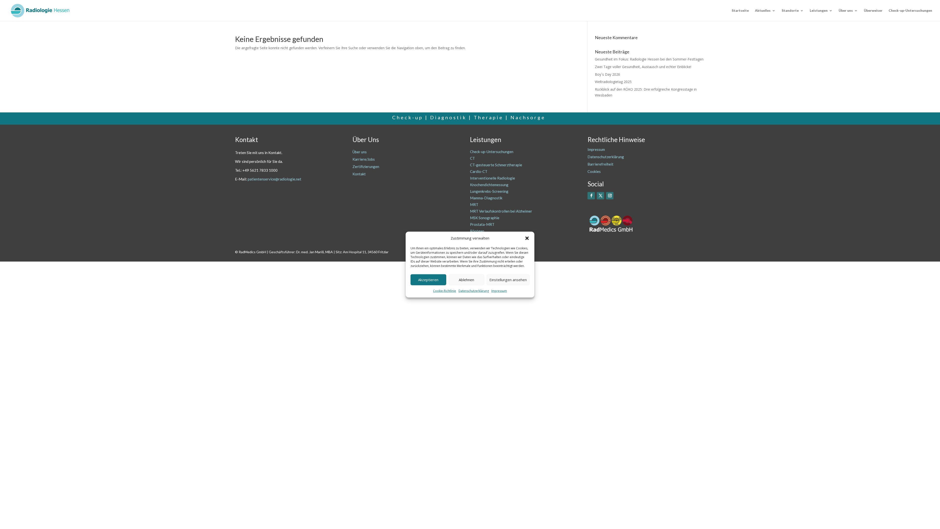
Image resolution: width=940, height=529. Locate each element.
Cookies (594, 171)
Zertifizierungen (365, 166)
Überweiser (873, 10)
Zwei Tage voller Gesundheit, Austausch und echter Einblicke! (643, 66)
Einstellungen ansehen (508, 279)
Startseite (740, 10)
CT (472, 158)
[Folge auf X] (600, 195)
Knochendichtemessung (489, 184)
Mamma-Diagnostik (486, 198)
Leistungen (819, 10)
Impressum (499, 291)
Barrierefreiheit (600, 164)
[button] (527, 238)
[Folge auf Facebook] (591, 195)
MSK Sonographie (484, 218)
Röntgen (477, 231)
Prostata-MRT (482, 224)
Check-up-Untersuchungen (910, 10)
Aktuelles (763, 10)
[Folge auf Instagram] (609, 195)
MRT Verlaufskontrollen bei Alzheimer (501, 211)
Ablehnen (466, 279)
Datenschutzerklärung (473, 291)
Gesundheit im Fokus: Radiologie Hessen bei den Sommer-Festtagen (649, 59)
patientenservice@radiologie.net (274, 179)
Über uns (846, 10)
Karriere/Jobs (363, 159)
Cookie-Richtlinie (444, 291)
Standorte (790, 10)
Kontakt (359, 174)
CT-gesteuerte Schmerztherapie (496, 165)
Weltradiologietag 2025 (613, 81)
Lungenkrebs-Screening (489, 191)
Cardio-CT (478, 171)
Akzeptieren (428, 279)
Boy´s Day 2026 (607, 74)
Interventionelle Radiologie (492, 178)
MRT (474, 204)
